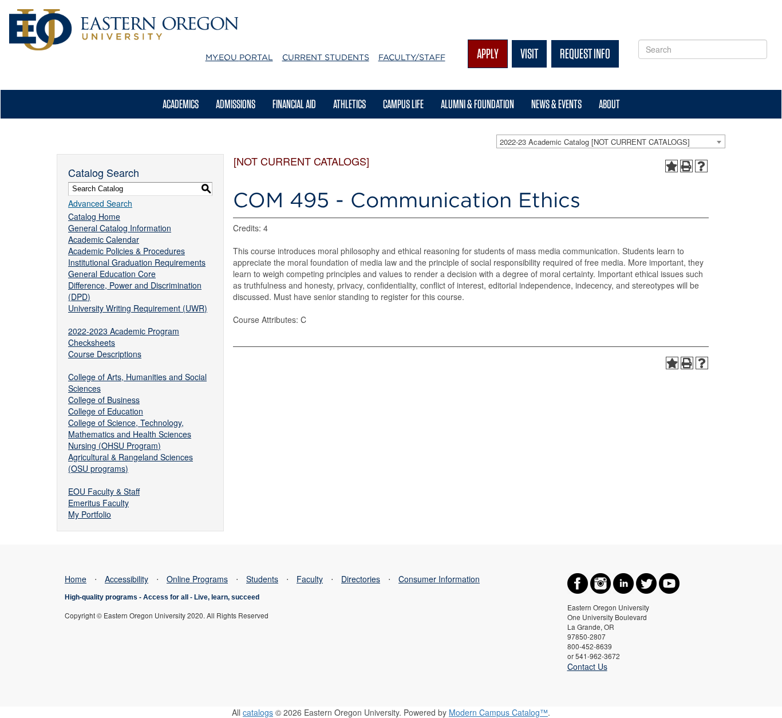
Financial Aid (294, 104)
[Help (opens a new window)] (701, 166)
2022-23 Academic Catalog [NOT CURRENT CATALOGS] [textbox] (595, 141)
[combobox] (610, 141)
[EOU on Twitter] (646, 582)
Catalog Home (94, 216)
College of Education (105, 411)
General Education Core (112, 273)
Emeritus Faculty (98, 502)
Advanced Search (100, 203)
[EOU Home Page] (124, 15)
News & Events (556, 104)
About (609, 104)
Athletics (349, 104)
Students (262, 579)
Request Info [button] (585, 53)
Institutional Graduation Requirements (137, 262)
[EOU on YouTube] (669, 582)
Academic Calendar (103, 239)
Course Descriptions (104, 354)
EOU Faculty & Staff (104, 491)
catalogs (258, 712)
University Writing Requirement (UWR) (137, 308)
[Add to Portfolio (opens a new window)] (671, 166)
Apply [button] (488, 53)
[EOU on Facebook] (577, 582)
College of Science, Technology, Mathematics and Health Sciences (129, 428)
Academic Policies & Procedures (126, 251)
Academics (181, 104)
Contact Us (587, 666)
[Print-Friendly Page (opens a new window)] (686, 166)
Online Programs (197, 579)
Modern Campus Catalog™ (498, 712)
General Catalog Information (119, 228)
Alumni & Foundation (477, 104)
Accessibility (126, 579)
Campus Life (403, 104)
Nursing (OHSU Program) (114, 445)
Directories (360, 579)
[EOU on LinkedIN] (623, 582)
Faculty (310, 579)
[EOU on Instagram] (600, 582)
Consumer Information (439, 579)
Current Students (325, 57)
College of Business (104, 399)
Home (75, 579)
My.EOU (239, 57)
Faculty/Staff (411, 57)
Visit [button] (529, 53)
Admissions (235, 104)
